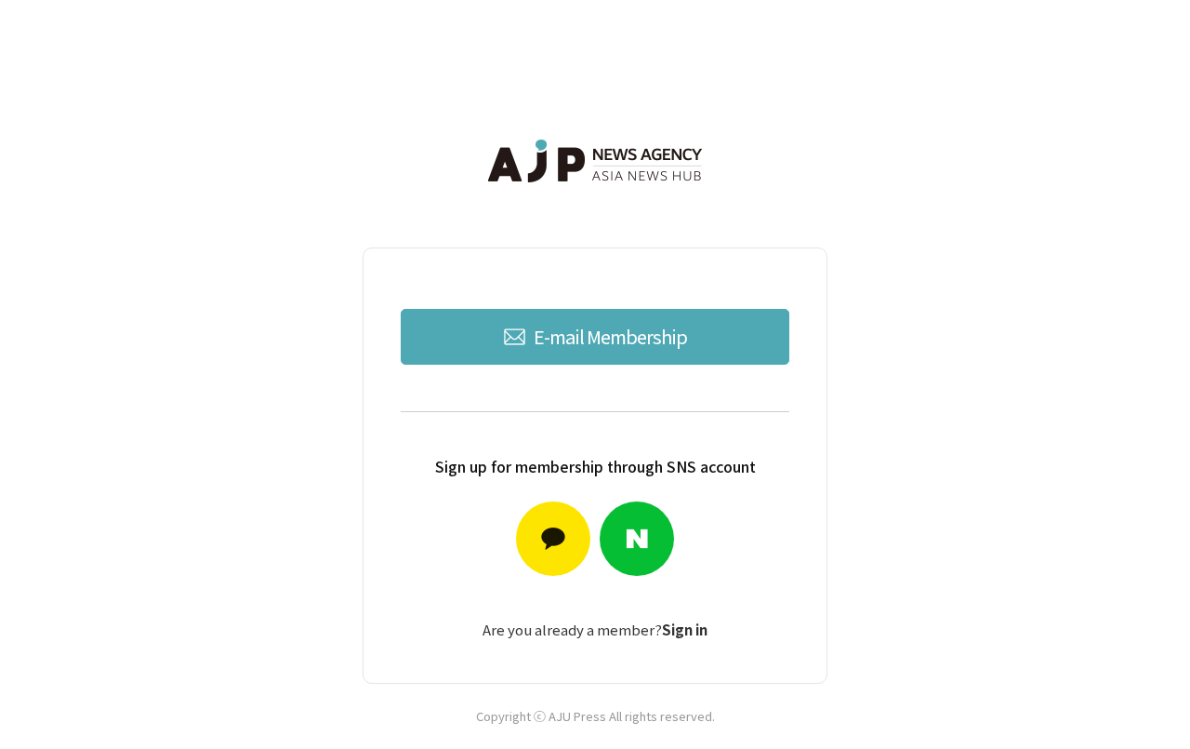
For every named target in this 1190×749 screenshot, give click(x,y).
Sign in (684, 629)
